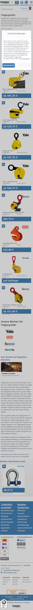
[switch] (3, 607)
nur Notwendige (25, 58)
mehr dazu (18, 57)
